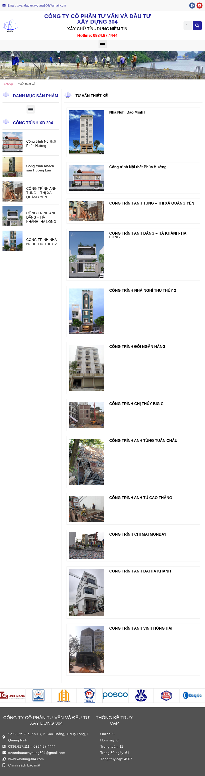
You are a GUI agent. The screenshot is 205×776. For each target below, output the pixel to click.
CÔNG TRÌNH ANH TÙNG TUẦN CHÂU (143, 440)
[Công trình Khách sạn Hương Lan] (12, 175)
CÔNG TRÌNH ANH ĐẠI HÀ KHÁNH (140, 571)
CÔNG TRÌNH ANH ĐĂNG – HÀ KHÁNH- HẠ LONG (41, 217)
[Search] (197, 25)
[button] (102, 44)
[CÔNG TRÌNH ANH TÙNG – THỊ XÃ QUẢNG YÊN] (12, 200)
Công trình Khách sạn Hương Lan (40, 168)
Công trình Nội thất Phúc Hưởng (41, 143)
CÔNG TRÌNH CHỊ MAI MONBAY (137, 534)
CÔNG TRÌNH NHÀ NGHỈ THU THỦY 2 (41, 242)
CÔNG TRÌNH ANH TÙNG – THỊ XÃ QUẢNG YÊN (41, 192)
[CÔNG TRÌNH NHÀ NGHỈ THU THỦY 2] (12, 249)
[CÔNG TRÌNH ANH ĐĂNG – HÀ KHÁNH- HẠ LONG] (12, 225)
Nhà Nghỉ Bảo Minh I (127, 112)
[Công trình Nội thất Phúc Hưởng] (12, 151)
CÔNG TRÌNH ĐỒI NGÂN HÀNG (137, 346)
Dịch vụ (7, 84)
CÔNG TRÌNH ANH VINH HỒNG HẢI (140, 628)
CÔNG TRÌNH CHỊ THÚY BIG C (136, 404)
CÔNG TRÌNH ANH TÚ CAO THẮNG (140, 498)
